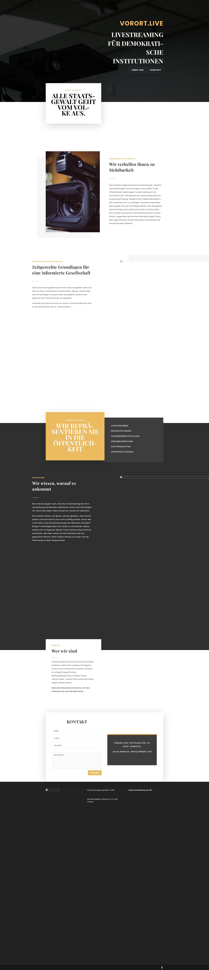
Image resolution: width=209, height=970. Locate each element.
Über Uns (138, 70)
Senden (94, 773)
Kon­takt (155, 70)
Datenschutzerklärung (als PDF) (140, 790)
